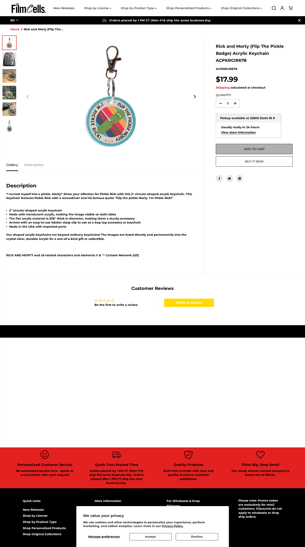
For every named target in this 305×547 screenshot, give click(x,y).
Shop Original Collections (240, 8)
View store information (238, 132)
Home (15, 29)
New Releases (63, 8)
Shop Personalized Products (188, 8)
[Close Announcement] (299, 20)
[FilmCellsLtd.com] (28, 8)
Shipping (223, 87)
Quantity (223, 95)
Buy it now (254, 161)
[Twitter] (229, 178)
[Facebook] (219, 178)
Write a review (189, 303)
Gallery (12, 165)
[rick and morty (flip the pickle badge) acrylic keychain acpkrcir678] (111, 96)
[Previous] (27, 96)
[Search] (274, 8)
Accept (150, 536)
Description (34, 165)
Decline (197, 536)
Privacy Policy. (172, 526)
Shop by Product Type (138, 8)
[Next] (194, 96)
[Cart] (290, 8)
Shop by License (97, 8)
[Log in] (282, 8)
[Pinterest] (239, 178)
